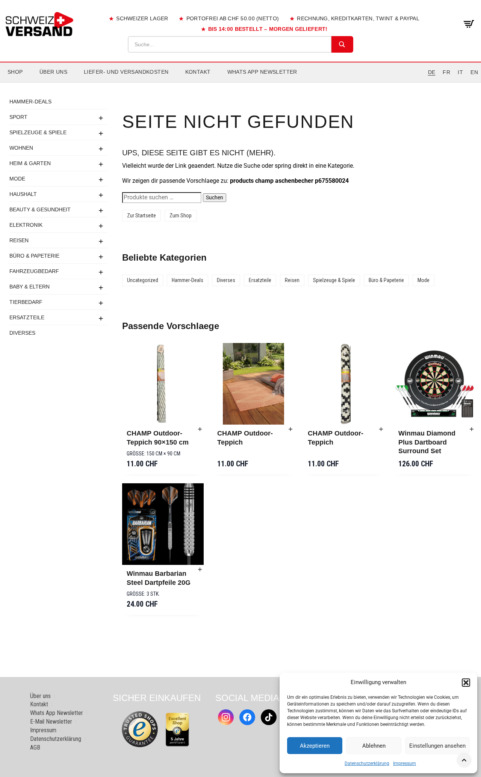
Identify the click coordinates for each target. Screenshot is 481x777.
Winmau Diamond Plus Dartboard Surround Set (426, 442)
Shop (15, 72)
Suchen (214, 197)
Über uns (53, 72)
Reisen (19, 240)
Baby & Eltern (29, 287)
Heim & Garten (30, 163)
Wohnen (21, 148)
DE (432, 72)
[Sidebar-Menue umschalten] (240, 82)
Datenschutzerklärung (367, 763)
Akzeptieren (315, 745)
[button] (466, 682)
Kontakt (198, 72)
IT (460, 72)
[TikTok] (269, 717)
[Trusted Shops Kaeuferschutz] (140, 729)
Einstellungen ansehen (437, 745)
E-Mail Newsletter (51, 721)
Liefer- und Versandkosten (126, 72)
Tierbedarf (25, 302)
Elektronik (25, 225)
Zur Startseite (141, 215)
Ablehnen (374, 745)
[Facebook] (247, 717)
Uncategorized (142, 280)
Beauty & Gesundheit (40, 209)
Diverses (22, 333)
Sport (18, 117)
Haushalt (23, 194)
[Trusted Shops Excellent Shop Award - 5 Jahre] (177, 729)
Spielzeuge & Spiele (38, 132)
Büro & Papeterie (34, 256)
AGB (35, 747)
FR (446, 72)
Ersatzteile (26, 317)
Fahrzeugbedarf (34, 271)
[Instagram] (226, 717)
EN (474, 72)
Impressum (404, 763)
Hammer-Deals (30, 102)
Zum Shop (180, 215)
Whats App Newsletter (262, 72)
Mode (17, 179)
